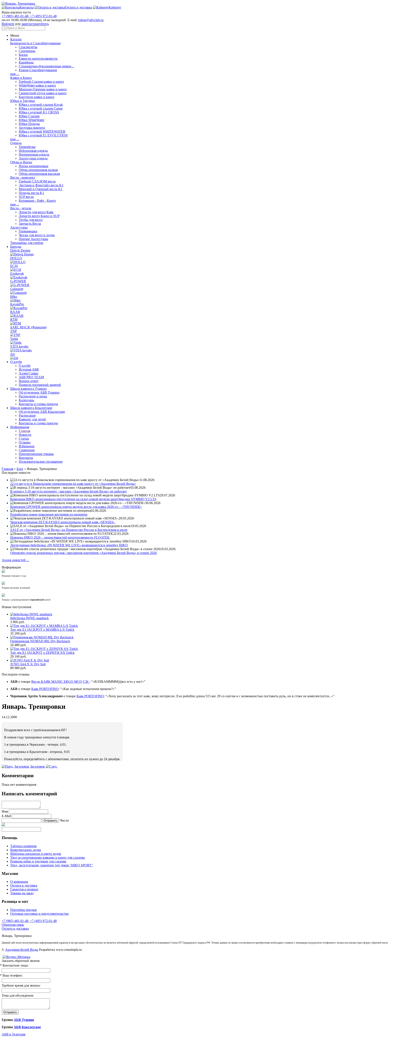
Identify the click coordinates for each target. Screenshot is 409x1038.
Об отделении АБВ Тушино (39, 392)
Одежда (16, 143)
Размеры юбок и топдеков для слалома (38, 861)
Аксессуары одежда (33, 158)
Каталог (16, 39)
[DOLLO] (18, 262)
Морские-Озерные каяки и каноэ (43, 89)
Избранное (27, 446)
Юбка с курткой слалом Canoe (41, 108)
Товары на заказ (21, 893)
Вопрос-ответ (29, 381)
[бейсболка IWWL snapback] (31, 614)
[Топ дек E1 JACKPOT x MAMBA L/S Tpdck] (44, 626)
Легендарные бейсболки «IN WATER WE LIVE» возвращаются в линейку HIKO (69, 545)
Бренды (15, 246)
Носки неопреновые (33, 166)
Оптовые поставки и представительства (39, 913)
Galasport (16, 289)
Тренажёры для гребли (26, 243)
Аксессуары (19, 227)
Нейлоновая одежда (33, 150)
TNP (13, 331)
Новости (25, 434)
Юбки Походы (29, 124)
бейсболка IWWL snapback (29, 618)
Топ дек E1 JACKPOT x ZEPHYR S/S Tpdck (42, 652)
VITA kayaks (19, 346)
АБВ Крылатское (27, 1027)
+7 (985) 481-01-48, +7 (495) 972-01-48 (29, 16)
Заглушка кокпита (32, 127)
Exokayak (17, 273)
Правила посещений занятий (40, 385)
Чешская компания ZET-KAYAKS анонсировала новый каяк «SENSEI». (62, 522)
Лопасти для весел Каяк (36, 212)
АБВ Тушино (24, 1020)
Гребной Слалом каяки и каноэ (41, 81)
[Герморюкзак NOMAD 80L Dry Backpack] (41, 637)
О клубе (16, 362)
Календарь (26, 400)
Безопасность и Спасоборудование (35, 43)
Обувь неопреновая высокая (39, 173)
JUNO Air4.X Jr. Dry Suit (28, 664)
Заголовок (21, 766)
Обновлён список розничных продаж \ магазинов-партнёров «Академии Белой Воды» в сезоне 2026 (83, 553)
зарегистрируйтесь (35, 24)
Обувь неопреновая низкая (38, 170)
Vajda (14, 339)
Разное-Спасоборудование (38, 70)
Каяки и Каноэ (21, 78)
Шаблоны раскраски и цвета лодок (35, 853)
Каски (23, 55)
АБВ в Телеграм (13, 1034)
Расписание (27, 415)
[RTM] (15, 323)
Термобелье (27, 147)
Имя (5, 811)
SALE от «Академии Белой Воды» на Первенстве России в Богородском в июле (68, 530)
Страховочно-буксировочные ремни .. (46, 66)
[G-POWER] (19, 285)
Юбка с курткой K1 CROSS (39, 112)
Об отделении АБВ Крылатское (42, 411)
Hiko (13, 296)
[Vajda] (15, 342)
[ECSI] (15, 269)
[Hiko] (15, 300)
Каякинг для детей (32, 419)
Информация (19, 427)
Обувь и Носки (21, 162)
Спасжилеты (28, 47)
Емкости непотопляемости (38, 58)
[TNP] (15, 335)
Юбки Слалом (29, 116)
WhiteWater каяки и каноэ (37, 85)
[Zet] (14, 358)
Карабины (26, 62)
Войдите (8, 24)
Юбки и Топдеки (22, 101)
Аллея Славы (28, 373)
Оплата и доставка (23, 885)
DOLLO (16, 258)
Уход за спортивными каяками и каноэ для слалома (47, 857)
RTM (13, 319)
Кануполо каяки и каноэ (36, 97)
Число (64, 820)
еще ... (14, 74)
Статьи (24, 438)
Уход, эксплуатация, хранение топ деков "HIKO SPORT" (51, 865)
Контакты (26, 458)
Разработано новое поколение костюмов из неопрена (48, 514)
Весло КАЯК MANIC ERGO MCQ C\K (60, 681)
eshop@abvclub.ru (91, 20)
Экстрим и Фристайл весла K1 (41, 185)
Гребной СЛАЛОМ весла (37, 181)
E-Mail (6, 816)
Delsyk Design (20, 250)
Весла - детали (20, 208)
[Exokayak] (18, 277)
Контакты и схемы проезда (38, 404)
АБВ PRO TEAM (31, 377)
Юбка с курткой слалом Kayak (41, 104)
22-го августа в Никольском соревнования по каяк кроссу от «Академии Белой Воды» (73, 484)
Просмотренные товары (36, 454)
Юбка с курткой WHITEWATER (42, 131)
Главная (24, 431)
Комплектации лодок (25, 850)
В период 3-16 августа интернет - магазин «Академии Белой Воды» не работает (68, 491)
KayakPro (17, 304)
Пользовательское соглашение (41, 461)
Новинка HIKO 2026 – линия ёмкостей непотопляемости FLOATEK (60, 537)
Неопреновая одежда (34, 154)
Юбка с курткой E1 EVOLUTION (43, 135)
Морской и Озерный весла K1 (40, 189)
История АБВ (29, 369)
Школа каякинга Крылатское (31, 408)
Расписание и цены (33, 396)
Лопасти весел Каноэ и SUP (39, 216)
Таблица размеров (23, 846)
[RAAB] (16, 315)
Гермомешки (28, 231)
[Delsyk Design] (22, 254)
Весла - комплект (22, 177)
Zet (12, 354)
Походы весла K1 (31, 193)
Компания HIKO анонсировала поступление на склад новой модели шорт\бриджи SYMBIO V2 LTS (83, 499)
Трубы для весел (31, 220)
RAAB (15, 312)
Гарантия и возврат (24, 889)
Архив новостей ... (15, 560)
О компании (19, 881)
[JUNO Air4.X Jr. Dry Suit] (29, 660)
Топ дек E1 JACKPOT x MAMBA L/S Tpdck (42, 629)
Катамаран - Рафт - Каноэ (37, 200)
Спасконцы (27, 51)
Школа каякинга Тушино (28, 388)
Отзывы (24, 442)
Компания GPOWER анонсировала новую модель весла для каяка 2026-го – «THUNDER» (76, 507)
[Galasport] (18, 292)
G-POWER (18, 281)
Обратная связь (13, 924)
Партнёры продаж (23, 910)
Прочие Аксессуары (33, 239)
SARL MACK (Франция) (28, 327)
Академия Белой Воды (21, 949)
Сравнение (27, 450)
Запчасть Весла (30, 223)
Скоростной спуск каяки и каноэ (42, 93)
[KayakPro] (18, 308)
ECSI (14, 266)
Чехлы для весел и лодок (37, 235)
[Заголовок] (7, 766)
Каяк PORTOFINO (45, 689)
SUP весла (26, 197)
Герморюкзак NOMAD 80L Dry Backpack (40, 641)
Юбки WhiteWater (31, 120)
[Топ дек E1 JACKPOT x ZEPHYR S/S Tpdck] (44, 649)
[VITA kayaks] (21, 350)
